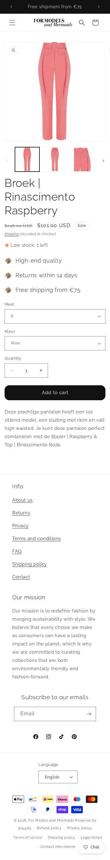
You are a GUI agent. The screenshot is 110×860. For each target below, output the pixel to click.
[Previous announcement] (11, 6)
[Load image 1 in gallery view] (27, 159)
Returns (21, 513)
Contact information (57, 847)
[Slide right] (103, 161)
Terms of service (27, 838)
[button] (12, 22)
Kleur (10, 331)
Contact (21, 577)
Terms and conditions (36, 538)
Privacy (20, 525)
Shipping (12, 234)
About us (22, 500)
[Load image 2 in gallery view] (54, 159)
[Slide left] (6, 161)
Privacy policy (79, 828)
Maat (9, 304)
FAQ (17, 551)
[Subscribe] (89, 714)
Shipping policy (29, 564)
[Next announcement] (98, 6)
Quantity (13, 358)
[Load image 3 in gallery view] (82, 159)
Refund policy (49, 828)
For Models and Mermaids (51, 820)
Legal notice (91, 838)
